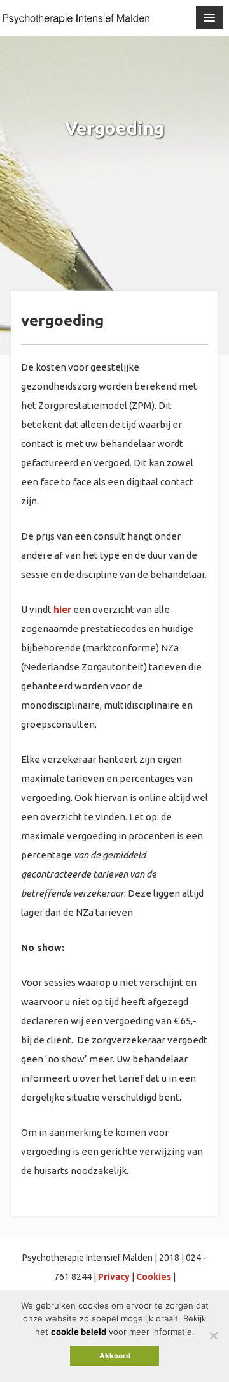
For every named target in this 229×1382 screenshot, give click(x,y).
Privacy (114, 1277)
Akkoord (114, 1355)
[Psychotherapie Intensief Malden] (76, 19)
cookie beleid (78, 1332)
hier (62, 609)
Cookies (153, 1277)
